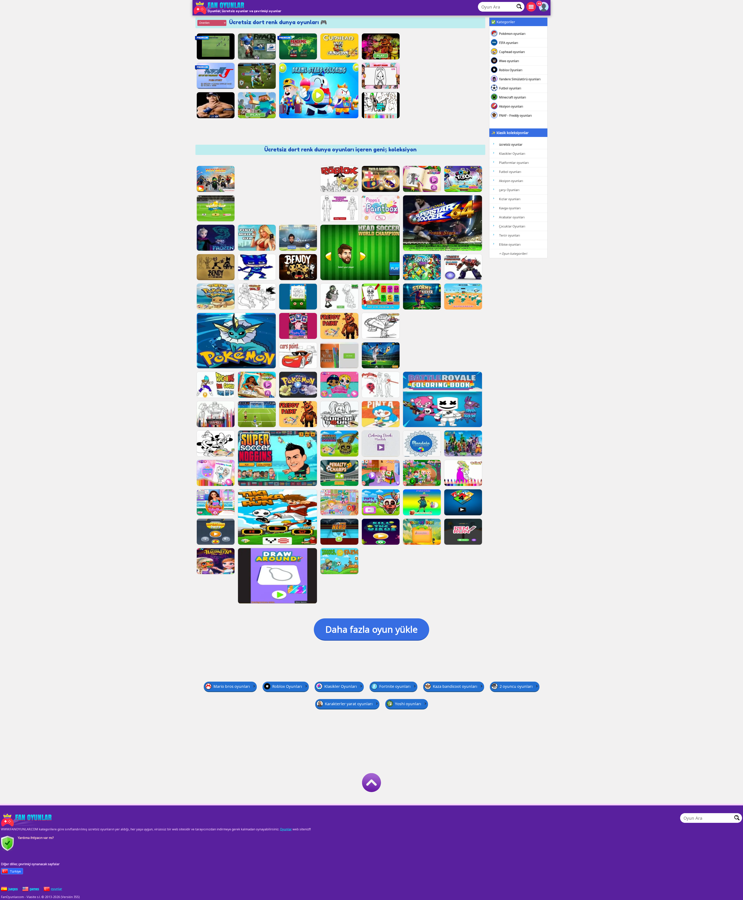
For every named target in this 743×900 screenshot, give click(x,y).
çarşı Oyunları (509, 190)
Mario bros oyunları (231, 686)
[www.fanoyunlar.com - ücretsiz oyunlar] (27, 820)
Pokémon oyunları (512, 34)
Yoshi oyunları (408, 703)
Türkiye (15, 871)
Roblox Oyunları (510, 70)
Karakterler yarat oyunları (349, 703)
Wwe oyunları (509, 61)
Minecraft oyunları (512, 97)
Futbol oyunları (510, 88)
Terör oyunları (509, 235)
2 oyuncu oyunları (516, 686)
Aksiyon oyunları (511, 106)
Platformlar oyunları (514, 163)
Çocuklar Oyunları (512, 226)
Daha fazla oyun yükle (371, 629)
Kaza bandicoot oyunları (455, 686)
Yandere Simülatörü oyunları (520, 79)
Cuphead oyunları (512, 52)
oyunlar (56, 889)
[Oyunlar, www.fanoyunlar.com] (219, 8)
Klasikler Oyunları (512, 153)
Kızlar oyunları (509, 199)
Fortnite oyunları (395, 686)
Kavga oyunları (510, 208)
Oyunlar (286, 829)
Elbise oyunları (510, 244)
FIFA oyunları (508, 43)
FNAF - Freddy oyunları (515, 115)
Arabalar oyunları (512, 217)
